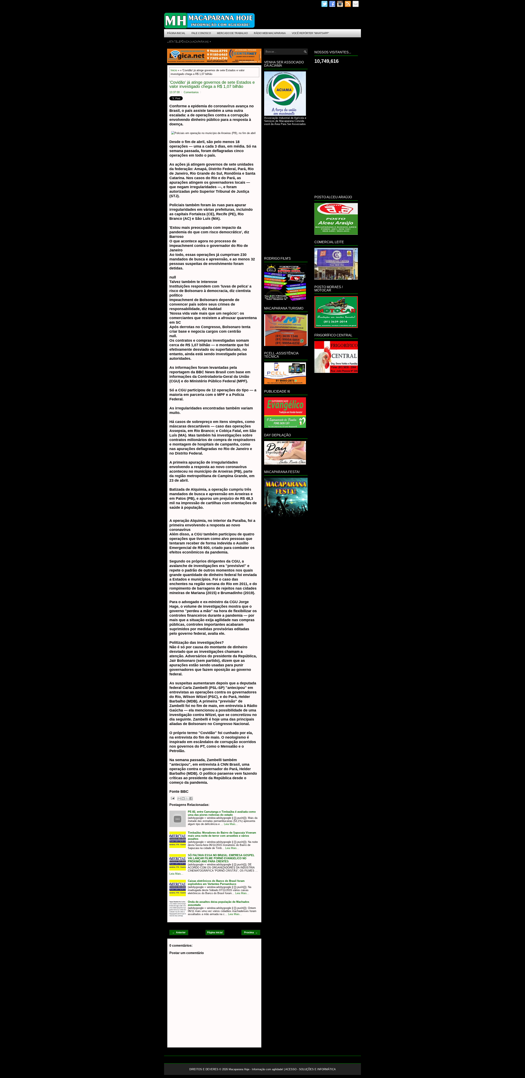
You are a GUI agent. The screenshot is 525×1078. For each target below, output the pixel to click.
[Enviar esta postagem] (172, 798)
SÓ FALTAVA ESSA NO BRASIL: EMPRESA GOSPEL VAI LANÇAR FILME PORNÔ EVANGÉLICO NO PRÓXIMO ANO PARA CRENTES (221, 858)
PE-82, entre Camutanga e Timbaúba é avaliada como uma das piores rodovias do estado (222, 813)
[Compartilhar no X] (187, 798)
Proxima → (251, 932)
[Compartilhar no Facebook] (191, 798)
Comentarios (191, 92)
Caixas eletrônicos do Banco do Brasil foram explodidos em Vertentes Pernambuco (216, 882)
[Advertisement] (286, 190)
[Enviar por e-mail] (179, 798)
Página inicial (215, 932)
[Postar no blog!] (183, 798)
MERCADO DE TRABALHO (232, 33)
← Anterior (179, 932)
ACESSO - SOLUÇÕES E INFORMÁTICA (310, 1069)
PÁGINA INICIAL (176, 33)
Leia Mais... (231, 824)
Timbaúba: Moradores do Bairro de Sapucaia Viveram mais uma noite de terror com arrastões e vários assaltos (222, 835)
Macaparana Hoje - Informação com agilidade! (256, 1069)
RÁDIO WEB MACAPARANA (270, 33)
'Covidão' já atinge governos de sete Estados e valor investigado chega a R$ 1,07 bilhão (212, 84)
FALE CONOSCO (201, 33)
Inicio (174, 70)
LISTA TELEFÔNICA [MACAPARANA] (189, 41)
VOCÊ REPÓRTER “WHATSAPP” (310, 33)
